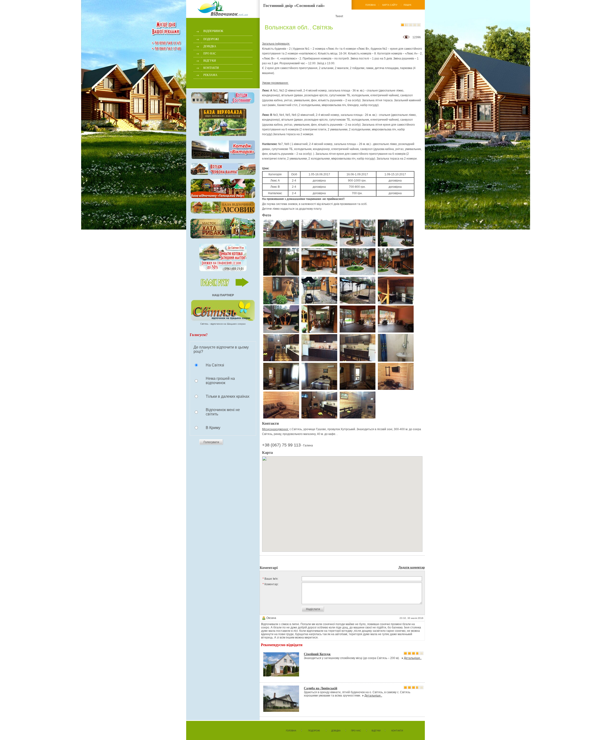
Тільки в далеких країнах (227, 396)
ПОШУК (407, 5)
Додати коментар (411, 567)
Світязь (322, 27)
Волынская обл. (287, 27)
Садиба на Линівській (320, 688)
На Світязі (215, 365)
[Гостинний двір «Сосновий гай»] (281, 233)
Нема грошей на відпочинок (220, 380)
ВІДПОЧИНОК (213, 31)
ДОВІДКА (209, 46)
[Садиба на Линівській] (281, 699)
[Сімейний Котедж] (281, 664)
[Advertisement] (315, 560)
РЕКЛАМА (210, 75)
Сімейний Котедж (317, 653)
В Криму (213, 428)
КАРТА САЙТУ (389, 5)
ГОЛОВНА (370, 5)
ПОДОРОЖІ (211, 39)
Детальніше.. (412, 658)
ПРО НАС (209, 53)
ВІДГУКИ (209, 60)
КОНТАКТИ (211, 68)
